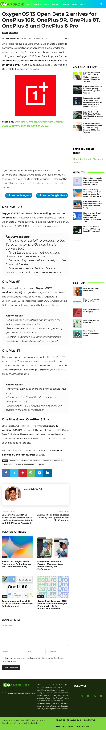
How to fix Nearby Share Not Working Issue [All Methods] (91, 229)
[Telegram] (39, 473)
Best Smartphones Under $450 (91, 289)
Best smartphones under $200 (91, 321)
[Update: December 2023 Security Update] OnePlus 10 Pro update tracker (93, 115)
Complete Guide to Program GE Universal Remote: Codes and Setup (92, 204)
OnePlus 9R (25, 60)
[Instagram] (81, 696)
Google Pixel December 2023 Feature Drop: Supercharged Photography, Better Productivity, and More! (52, 605)
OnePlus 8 (55, 60)
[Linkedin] (47, 473)
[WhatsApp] (31, 473)
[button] (101, 4)
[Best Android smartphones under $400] (77, 334)
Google (40, 557)
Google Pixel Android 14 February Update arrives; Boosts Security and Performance (50, 565)
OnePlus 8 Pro (10, 64)
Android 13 (14, 461)
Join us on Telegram (18, 195)
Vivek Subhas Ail (11, 38)
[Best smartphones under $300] (77, 312)
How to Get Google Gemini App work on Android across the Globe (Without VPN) (16, 564)
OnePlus (13, 33)
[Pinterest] (22, 473)
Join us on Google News (52, 195)
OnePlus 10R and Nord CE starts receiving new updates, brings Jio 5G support (53, 517)
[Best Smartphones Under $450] (77, 291)
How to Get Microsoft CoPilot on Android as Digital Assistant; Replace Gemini (92, 181)
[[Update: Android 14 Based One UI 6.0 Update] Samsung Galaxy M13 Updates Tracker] (77, 76)
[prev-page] (74, 138)
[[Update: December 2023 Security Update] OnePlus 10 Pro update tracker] (77, 115)
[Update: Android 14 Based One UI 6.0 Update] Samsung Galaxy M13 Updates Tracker (91, 77)
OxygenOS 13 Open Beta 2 (25, 465)
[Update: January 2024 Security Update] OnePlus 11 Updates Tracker (92, 89)
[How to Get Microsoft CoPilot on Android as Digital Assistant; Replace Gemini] (77, 181)
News (4, 33)
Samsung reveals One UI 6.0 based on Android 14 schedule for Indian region (17, 603)
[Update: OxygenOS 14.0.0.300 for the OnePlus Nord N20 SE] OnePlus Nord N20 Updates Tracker (92, 102)
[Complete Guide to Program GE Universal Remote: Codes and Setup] (77, 204)
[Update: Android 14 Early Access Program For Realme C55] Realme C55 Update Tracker (92, 127)
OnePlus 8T (41, 60)
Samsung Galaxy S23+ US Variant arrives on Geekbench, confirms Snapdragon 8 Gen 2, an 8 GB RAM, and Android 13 (17, 519)
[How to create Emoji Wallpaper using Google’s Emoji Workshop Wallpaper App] (77, 216)
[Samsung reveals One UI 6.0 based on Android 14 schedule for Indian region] (17, 587)
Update (41, 465)
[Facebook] (6, 473)
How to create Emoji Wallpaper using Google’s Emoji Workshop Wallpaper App (92, 217)
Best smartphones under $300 (91, 310)
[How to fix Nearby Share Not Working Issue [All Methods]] (77, 230)
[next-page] (78, 138)
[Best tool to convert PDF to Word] (77, 302)
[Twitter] (14, 473)
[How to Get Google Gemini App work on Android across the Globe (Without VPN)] (17, 547)
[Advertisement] (35, 149)
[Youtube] (101, 696)
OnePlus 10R (9, 60)
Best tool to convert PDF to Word (91, 300)
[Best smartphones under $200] (77, 323)
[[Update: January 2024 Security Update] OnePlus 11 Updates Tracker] (77, 89)
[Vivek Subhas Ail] (13, 494)
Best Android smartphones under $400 (91, 333)
